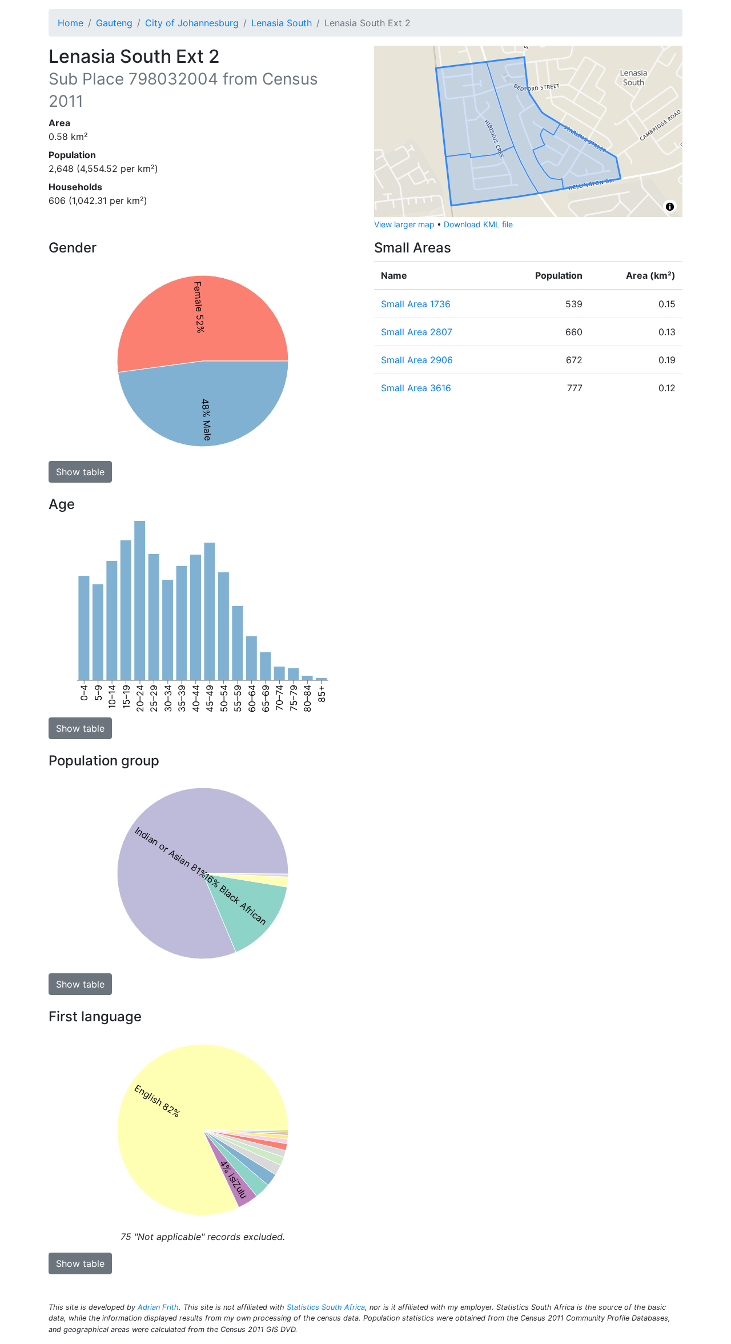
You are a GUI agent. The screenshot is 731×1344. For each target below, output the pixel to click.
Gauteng (114, 23)
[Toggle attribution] (670, 207)
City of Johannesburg (192, 23)
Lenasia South (281, 23)
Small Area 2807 (416, 332)
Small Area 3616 (416, 388)
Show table (80, 472)
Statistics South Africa (326, 1307)
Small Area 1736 (416, 304)
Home (70, 23)
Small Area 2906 (417, 360)
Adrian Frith (158, 1307)
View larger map (404, 224)
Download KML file (478, 224)
